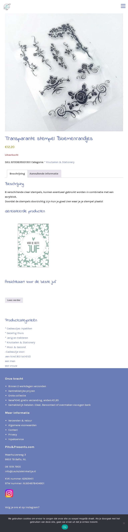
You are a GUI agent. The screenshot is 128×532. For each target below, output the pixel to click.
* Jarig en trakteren (16, 337)
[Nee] (124, 523)
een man (10, 361)
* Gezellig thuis (14, 333)
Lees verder (13, 300)
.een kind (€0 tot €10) (18, 356)
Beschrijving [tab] (17, 173)
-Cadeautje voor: (15, 351)
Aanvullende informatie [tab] (44, 173)
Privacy (12, 434)
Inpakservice (16, 439)
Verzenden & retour (20, 420)
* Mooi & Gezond (15, 347)
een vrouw (11, 365)
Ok (64, 527)
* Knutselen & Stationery (59, 162)
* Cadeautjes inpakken (18, 328)
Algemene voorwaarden (22, 425)
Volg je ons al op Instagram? (22, 507)
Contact (13, 429)
